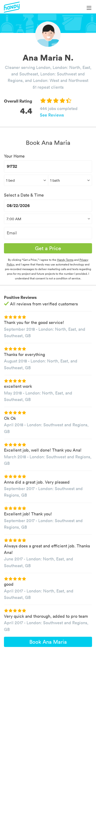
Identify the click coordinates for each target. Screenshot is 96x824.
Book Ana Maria (48, 642)
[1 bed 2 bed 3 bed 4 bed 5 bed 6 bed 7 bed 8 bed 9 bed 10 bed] (26, 180)
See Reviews (52, 115)
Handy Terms (65, 260)
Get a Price (48, 248)
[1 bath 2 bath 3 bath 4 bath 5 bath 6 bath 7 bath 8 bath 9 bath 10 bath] (70, 180)
